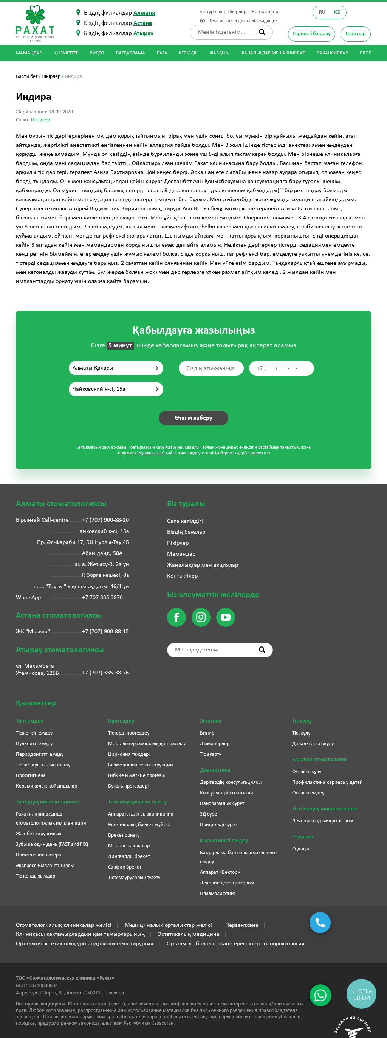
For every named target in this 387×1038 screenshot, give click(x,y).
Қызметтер (66, 53)
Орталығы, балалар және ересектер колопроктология (236, 944)
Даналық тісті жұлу (313, 744)
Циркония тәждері (129, 754)
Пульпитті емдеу (34, 744)
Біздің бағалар (186, 532)
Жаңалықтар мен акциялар (272, 53)
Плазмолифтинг (217, 894)
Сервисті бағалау (312, 34)
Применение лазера (38, 855)
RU (322, 12)
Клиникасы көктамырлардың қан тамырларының (80, 934)
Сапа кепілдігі (185, 521)
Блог (365, 53)
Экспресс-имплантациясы (45, 866)
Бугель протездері (128, 786)
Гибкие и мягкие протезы (136, 775)
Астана (142, 23)
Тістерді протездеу (128, 733)
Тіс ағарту (210, 754)
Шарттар (356, 34)
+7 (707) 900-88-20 (105, 520)
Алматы (144, 13)
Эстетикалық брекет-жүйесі (139, 825)
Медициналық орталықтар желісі (168, 925)
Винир (207, 733)
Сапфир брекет (124, 867)
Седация (302, 837)
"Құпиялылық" (151, 453)
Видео (97, 53)
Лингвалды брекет (129, 856)
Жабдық (219, 53)
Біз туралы (210, 12)
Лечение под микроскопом (322, 821)
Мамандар (29, 53)
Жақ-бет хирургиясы (38, 834)
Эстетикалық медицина (189, 934)
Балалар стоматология (319, 760)
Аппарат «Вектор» (220, 872)
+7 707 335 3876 (102, 598)
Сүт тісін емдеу (308, 793)
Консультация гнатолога (227, 793)
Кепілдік (188, 53)
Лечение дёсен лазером (227, 883)
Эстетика (210, 721)
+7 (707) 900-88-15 (105, 632)
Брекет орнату (123, 835)
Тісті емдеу (29, 721)
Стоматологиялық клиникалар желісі (63, 925)
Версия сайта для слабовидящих (242, 20)
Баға (162, 53)
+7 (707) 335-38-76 (105, 673)
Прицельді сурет (218, 825)
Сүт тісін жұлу (306, 772)
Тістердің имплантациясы (47, 802)
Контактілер (265, 12)
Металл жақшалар (129, 846)
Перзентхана (242, 925)
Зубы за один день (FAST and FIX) (52, 844)
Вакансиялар (332, 53)
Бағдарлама (130, 53)
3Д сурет (209, 814)
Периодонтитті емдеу (39, 754)
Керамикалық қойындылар (46, 786)
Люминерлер (214, 744)
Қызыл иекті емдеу (224, 841)
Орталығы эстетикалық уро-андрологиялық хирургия (84, 944)
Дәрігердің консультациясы (231, 782)
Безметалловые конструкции (140, 765)
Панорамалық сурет (222, 803)
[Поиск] (262, 32)
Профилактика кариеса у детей (327, 782)
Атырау (143, 33)
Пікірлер (237, 12)
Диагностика (215, 770)
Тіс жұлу (302, 721)
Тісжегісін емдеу (34, 733)
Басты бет (26, 76)
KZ (337, 12)
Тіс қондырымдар (35, 876)
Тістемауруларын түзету (137, 802)
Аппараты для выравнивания (140, 814)
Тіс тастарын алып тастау (43, 765)
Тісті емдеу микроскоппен (324, 809)
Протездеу (121, 721)
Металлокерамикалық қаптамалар (147, 744)
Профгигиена (31, 775)
